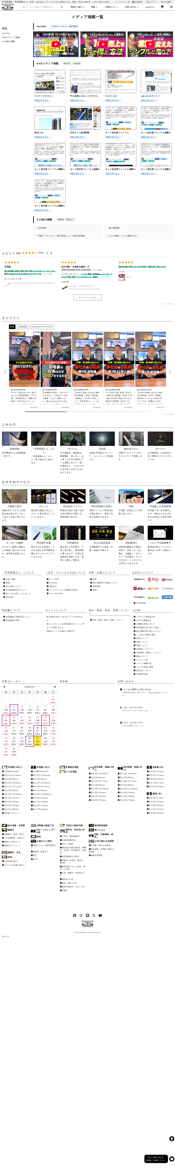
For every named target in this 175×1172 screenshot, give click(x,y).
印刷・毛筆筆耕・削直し (103, 835)
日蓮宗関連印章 (68, 840)
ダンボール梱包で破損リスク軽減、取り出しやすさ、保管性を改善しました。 (13, 550)
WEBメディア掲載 (11, 37)
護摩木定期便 (96, 855)
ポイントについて (56, 610)
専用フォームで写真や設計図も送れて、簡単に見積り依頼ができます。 (101, 511)
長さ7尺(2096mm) (11, 809)
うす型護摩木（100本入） (15, 838)
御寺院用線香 (101, 825)
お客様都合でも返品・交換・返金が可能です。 (101, 546)
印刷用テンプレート (144, 649)
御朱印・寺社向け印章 (75, 831)
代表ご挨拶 (11, 579)
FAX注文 (53, 583)
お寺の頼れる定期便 (104, 841)
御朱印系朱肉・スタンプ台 (73, 887)
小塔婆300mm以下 (12, 771)
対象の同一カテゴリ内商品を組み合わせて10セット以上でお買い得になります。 (13, 513)
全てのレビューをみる (87, 297)
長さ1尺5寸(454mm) (12, 775)
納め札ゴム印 (67, 879)
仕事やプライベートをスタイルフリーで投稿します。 (130, 454)
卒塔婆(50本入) (15, 767)
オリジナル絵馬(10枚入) (14, 865)
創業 (8, 583)
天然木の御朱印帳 (74, 825)
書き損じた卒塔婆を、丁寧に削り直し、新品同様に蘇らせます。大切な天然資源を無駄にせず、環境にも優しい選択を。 (72, 551)
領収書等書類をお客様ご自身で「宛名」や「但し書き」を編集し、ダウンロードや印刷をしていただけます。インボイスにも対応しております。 (130, 553)
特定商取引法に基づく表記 (147, 628)
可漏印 (65, 891)
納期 (95, 590)
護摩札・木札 (14, 852)
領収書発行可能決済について (18, 617)
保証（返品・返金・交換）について (108, 620)
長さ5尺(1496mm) (11, 802)
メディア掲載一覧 (143, 663)
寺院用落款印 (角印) (70, 856)
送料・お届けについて (102, 572)
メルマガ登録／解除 (144, 667)
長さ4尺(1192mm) (11, 798)
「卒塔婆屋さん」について (18, 572)
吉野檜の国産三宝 (45, 825)
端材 (39, 836)
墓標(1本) (157, 794)
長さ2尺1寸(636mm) (12, 783)
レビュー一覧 (142, 660)
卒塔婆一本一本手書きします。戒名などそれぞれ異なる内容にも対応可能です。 (159, 513)
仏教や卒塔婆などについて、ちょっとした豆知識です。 (101, 454)
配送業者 (96, 586)
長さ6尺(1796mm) (11, 805)
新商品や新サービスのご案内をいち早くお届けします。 (159, 548)
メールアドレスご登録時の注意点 (63, 590)
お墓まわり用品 (44, 841)
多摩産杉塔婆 (72, 767)
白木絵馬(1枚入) (11, 861)
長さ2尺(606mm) (11, 779)
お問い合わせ (130, 7)
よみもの (149, 7)
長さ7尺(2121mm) (156, 783)
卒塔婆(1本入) (43, 767)
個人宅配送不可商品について (105, 583)
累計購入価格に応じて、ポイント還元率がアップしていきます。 (43, 511)
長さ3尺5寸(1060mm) (13, 794)
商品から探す (76, 7)
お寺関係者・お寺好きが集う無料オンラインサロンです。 (159, 454)
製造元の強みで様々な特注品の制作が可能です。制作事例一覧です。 (72, 511)
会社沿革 (10, 597)
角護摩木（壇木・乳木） (14, 834)
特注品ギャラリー (143, 671)
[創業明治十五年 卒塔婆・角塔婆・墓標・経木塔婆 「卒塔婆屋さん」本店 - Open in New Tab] (87, 924)
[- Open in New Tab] (75, 916)
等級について (142, 642)
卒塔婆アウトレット (12, 813)
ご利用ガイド (110, 7)
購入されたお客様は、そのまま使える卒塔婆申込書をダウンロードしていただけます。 (43, 550)
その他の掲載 (8, 41)
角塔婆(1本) (158, 767)
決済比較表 (141, 603)
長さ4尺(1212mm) (156, 771)
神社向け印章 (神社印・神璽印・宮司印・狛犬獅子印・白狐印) (73, 850)
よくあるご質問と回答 (145, 635)
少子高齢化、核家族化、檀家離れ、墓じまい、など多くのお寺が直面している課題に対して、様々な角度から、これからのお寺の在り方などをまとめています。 (72, 461)
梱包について (142, 656)
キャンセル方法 (56, 594)
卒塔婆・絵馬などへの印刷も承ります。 (130, 510)
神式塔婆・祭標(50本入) (104, 768)
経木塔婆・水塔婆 (16, 825)
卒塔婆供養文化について (16, 590)
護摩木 (11, 830)
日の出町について (13, 586)
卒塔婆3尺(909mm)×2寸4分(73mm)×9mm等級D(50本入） (146, 277)
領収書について (11, 610)
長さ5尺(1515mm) (156, 775)
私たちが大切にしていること (18, 594)
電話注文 (53, 586)
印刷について (142, 645)
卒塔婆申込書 (142, 674)
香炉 (35, 855)
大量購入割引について (145, 624)
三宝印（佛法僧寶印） (71, 836)
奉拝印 (72, 277)
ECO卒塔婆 (71, 772)
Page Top (5, 936)
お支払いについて (143, 572)
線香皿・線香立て (40, 852)
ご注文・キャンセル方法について (65, 572)
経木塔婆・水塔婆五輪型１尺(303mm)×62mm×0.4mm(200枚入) (27, 287)
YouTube (6, 33)
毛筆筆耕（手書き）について (148, 653)
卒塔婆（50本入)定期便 (101, 845)
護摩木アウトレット (12, 845)
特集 (93, 7)
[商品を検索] (62, 7)
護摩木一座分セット (12, 842)
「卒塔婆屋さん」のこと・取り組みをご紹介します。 (43, 456)
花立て (36, 859)
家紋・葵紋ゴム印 (69, 883)
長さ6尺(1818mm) (156, 779)
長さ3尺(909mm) (11, 790)
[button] (47, 253)
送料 (95, 579)
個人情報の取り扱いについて (148, 631)
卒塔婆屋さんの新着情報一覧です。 (13, 452)
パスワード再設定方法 (145, 617)
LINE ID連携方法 (143, 620)
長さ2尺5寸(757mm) (12, 787)
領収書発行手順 (12, 620)
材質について (142, 638)
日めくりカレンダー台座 (45, 831)
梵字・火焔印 (67, 844)
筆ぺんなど (100, 830)
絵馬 (10, 857)
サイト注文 (54, 579)
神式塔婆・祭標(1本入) (132, 768)
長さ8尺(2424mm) (156, 787)
